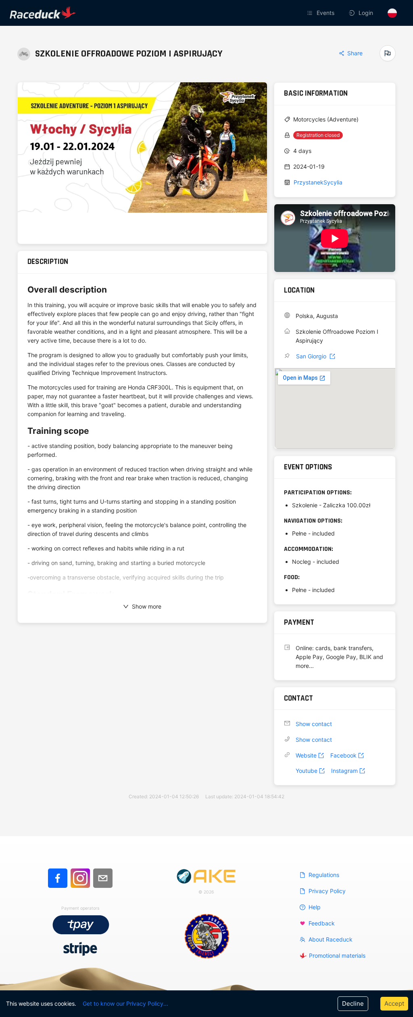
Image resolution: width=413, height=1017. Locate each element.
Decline (353, 1003)
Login (366, 12)
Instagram (344, 770)
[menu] (281, 13)
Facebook (343, 755)
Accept (394, 1003)
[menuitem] (321, 13)
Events (325, 12)
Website (306, 755)
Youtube (306, 770)
